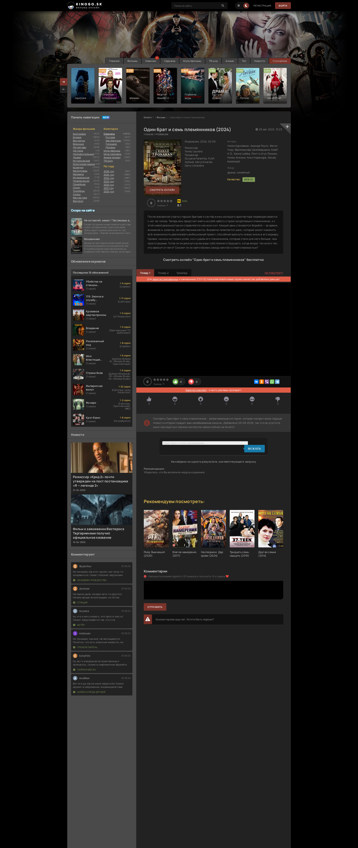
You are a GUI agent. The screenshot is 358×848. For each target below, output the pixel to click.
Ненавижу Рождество (92, 580)
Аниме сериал (112, 157)
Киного (148, 117)
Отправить (155, 607)
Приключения (81, 180)
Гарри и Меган (86, 669)
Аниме (230, 61)
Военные (78, 143)
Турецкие (111, 143)
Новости (259, 61)
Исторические (81, 160)
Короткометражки (84, 164)
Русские (110, 137)
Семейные (79, 184)
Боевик (77, 137)
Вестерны (79, 140)
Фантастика (80, 197)
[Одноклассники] (261, 381)
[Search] (222, 5)
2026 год (109, 171)
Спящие (82, 602)
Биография (79, 133)
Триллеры (79, 190)
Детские (78, 150)
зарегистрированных (165, 279)
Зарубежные (113, 140)
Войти (283, 5)
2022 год (109, 184)
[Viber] (267, 381)
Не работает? (274, 273)
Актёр (81, 624)
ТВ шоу (213, 61)
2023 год (109, 181)
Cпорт (76, 187)
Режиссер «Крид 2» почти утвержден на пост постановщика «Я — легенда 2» (100, 481)
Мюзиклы (78, 174)
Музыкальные (81, 177)
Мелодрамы (80, 170)
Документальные (83, 154)
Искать (254, 448)
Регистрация (262, 5)
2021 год (109, 188)
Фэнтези (78, 201)
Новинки (150, 61)
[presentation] (63, 89)
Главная (114, 61)
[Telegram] (277, 381)
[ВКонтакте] (256, 381)
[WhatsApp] (272, 381)
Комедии (78, 167)
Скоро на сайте (83, 210)
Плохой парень (87, 647)
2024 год (109, 178)
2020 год (109, 191)
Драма (77, 157)
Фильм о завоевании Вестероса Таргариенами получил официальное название (98, 533)
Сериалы (169, 61)
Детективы (79, 147)
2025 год (109, 174)
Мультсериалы (112, 154)
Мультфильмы (192, 61)
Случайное (280, 61)
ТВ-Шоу (108, 160)
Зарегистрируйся (195, 390)
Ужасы (77, 194)
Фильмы (132, 61)
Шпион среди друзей (91, 692)
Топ (244, 61)
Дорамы (110, 147)
